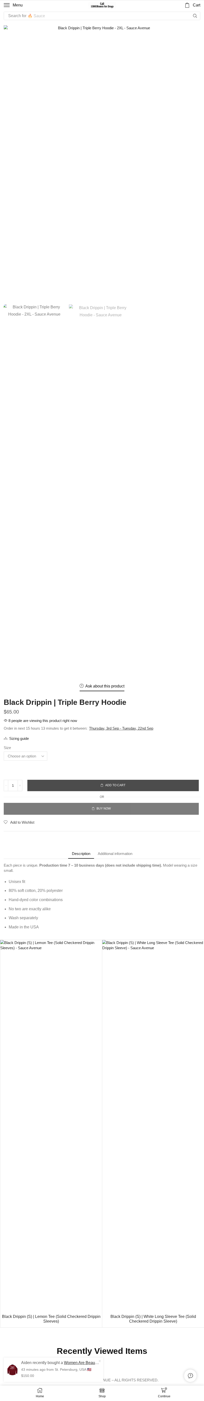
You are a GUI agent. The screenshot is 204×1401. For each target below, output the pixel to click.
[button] (13, 5)
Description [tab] (81, 853)
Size (7, 748)
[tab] (81, 853)
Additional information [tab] (115, 853)
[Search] (195, 16)
